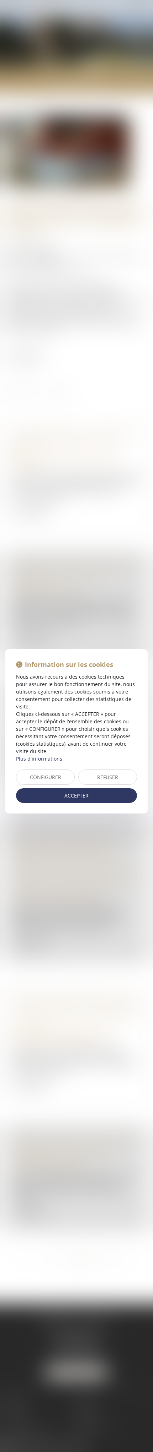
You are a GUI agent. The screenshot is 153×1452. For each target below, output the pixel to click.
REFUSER (107, 777)
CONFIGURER (45, 777)
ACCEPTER (76, 795)
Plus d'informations (39, 758)
